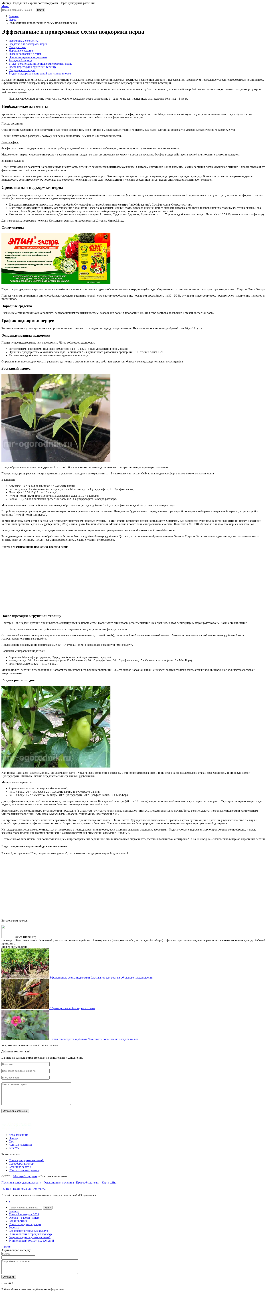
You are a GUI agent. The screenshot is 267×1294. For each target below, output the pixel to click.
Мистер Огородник (25, 1176)
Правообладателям (87, 1182)
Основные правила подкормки (28, 57)
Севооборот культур (21, 1163)
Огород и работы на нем (24, 1217)
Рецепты (14, 1227)
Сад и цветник (18, 1220)
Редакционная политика (59, 1182)
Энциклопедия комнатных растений (31, 1240)
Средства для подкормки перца (28, 44)
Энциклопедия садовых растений (29, 1237)
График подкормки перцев (25, 53)
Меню (5, 6)
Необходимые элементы (24, 40)
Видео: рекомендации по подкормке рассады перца (40, 63)
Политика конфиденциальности (21, 1182)
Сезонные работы (20, 1166)
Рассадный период (20, 60)
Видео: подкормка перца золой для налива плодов (40, 73)
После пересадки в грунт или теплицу (32, 66)
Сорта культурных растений (26, 1160)
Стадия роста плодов (22, 70)
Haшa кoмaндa (22, 1188)
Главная (14, 1211)
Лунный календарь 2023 (24, 1214)
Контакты (39, 1188)
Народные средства (21, 50)
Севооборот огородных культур (28, 1230)
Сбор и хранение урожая (24, 1170)
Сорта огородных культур (25, 1224)
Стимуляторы (17, 47)
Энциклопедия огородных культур (30, 1234)
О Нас (7, 1188)
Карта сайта (109, 1182)
